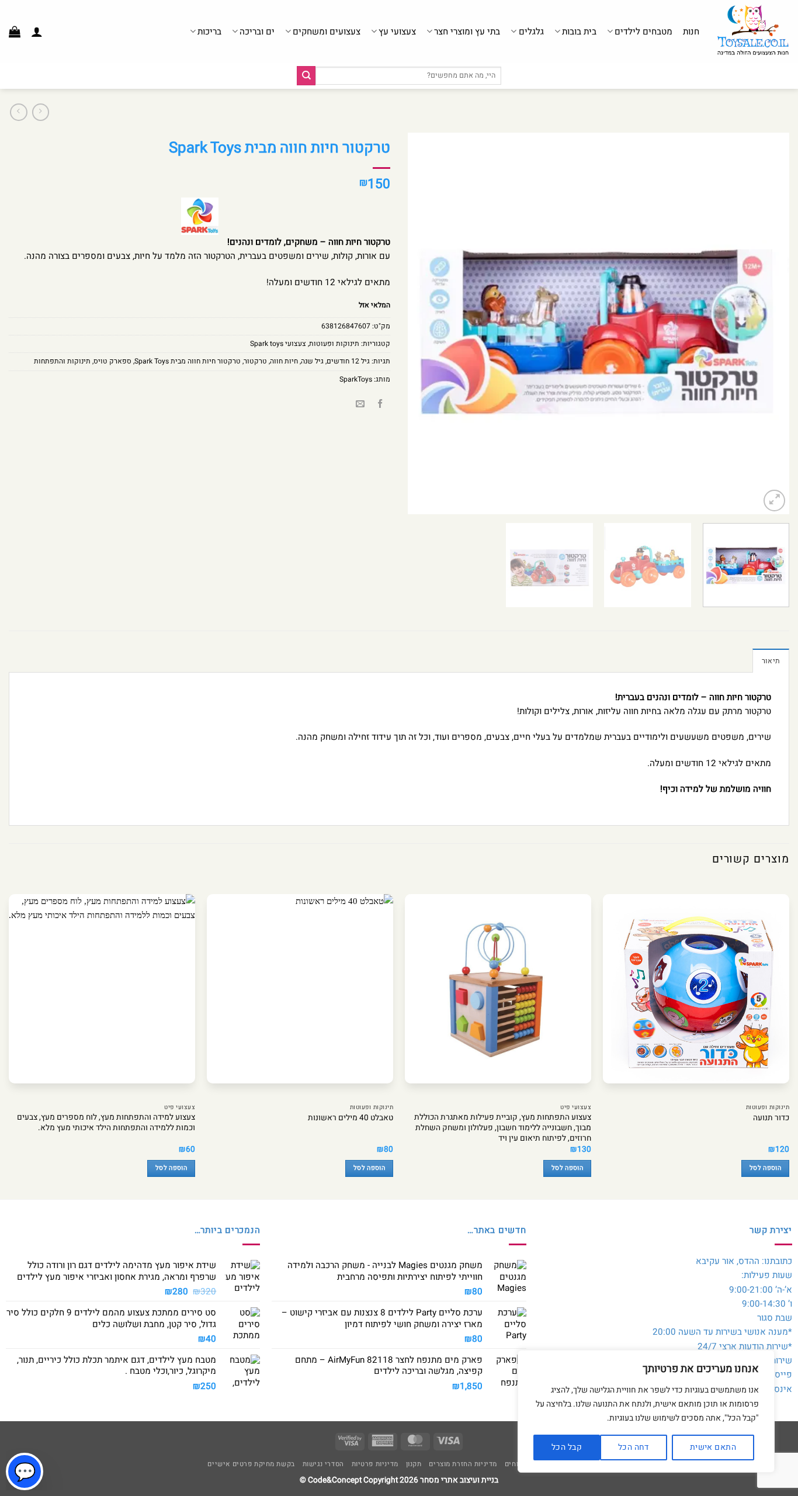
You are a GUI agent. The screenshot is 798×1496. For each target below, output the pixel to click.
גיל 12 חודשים (348, 361)
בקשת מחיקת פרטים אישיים (250, 1464)
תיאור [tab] (771, 661)
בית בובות (579, 31)
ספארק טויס (112, 361)
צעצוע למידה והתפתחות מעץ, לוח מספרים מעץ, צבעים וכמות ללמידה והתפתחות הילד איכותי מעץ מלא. (106, 1123)
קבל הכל (566, 1447)
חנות (691, 31)
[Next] (421, 323)
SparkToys (355, 379)
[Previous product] (18, 112)
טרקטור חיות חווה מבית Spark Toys (187, 361)
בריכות (209, 31)
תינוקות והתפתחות (62, 361)
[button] (37, 31)
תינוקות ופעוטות (334, 343)
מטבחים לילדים (643, 31)
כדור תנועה (771, 1118)
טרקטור (255, 361)
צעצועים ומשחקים (326, 31)
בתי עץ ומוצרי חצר (467, 31)
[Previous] (767, 323)
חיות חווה (284, 361)
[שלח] (306, 75)
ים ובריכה (257, 31)
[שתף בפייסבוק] (380, 404)
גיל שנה (312, 361)
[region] (646, 1411)
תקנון (414, 1464)
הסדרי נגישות (323, 1464)
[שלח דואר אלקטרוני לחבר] (360, 404)
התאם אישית (713, 1447)
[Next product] (40, 112)
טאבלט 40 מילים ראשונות (350, 1118)
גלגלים (531, 31)
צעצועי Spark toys (278, 343)
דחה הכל (633, 1447)
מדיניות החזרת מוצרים (463, 1464)
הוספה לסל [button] (765, 1168)
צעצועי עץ (397, 31)
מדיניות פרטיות (375, 1464)
